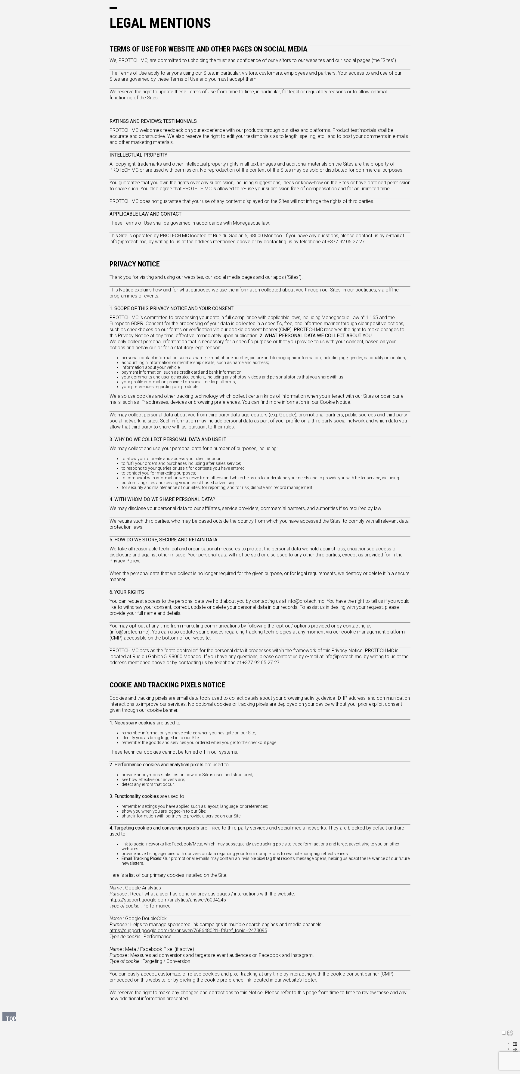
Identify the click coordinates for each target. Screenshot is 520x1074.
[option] (515, 1043)
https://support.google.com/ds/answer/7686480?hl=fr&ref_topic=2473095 (188, 930)
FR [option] (515, 1043)
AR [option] (515, 1049)
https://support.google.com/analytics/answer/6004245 (168, 900)
